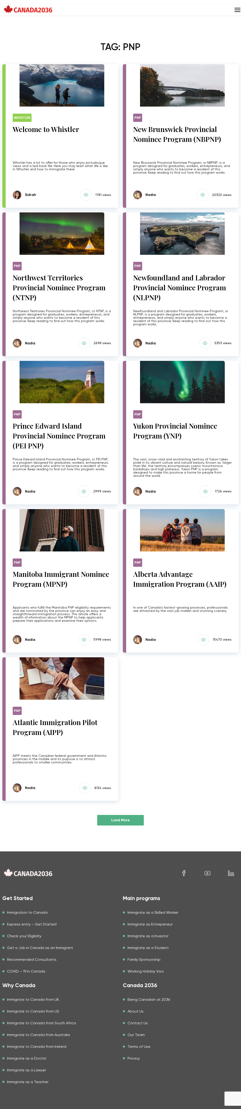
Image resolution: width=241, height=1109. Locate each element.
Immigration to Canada (27, 912)
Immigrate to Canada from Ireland (36, 1046)
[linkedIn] (231, 873)
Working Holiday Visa (146, 971)
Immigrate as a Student (148, 947)
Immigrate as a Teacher (27, 1082)
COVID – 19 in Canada (26, 971)
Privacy (134, 1058)
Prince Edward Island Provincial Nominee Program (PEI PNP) (59, 435)
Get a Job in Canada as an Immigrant (40, 947)
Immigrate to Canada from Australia (38, 1035)
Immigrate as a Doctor (26, 1058)
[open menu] (237, 9)
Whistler (22, 118)
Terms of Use (139, 1046)
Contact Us (138, 1023)
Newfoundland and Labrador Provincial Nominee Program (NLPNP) (179, 287)
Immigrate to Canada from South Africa (41, 1023)
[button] (86, 195)
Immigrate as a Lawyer (26, 1070)
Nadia (150, 195)
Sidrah (30, 195)
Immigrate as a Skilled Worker (153, 912)
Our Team (136, 1035)
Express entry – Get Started (31, 924)
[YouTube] (207, 873)
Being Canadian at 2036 (149, 999)
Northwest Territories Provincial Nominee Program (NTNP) (59, 287)
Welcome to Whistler (46, 129)
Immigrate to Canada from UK (33, 999)
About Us (136, 1011)
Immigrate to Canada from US (33, 1011)
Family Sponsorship (144, 959)
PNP (137, 118)
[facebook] (184, 873)
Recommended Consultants (31, 959)
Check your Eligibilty (24, 936)
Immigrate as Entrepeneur (150, 924)
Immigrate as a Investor (148, 936)
